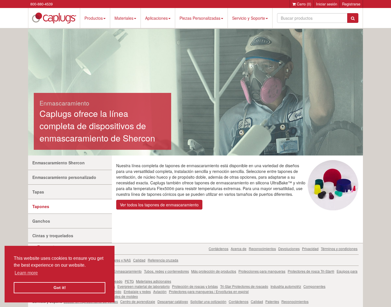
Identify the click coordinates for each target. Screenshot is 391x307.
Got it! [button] (60, 287)
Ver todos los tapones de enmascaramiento (159, 205)
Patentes (272, 301)
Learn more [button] (26, 272)
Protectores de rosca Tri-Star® (311, 271)
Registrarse (351, 4)
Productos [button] (93, 18)
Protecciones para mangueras (261, 271)
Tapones (40, 206)
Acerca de (238, 248)
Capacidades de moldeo (119, 296)
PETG (129, 281)
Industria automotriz (285, 286)
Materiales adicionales (153, 281)
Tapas (38, 192)
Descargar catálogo (172, 301)
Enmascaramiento (127, 271)
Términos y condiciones (339, 248)
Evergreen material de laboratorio (143, 286)
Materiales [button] (123, 18)
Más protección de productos (213, 271)
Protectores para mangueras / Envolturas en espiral (209, 291)
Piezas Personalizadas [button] (199, 18)
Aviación (160, 291)
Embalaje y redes (137, 291)
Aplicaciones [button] (156, 18)
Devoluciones (289, 248)
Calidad (139, 260)
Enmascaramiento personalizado (64, 177)
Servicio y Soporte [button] (248, 18)
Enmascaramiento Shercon (58, 163)
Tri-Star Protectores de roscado (244, 286)
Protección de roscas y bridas (195, 286)
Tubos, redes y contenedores (166, 271)
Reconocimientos (262, 248)
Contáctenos (218, 248)
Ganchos (41, 221)
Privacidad (310, 248)
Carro (303, 4)
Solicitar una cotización (208, 301)
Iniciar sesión (326, 4)
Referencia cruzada (163, 260)
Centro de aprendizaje (137, 301)
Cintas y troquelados (52, 235)
